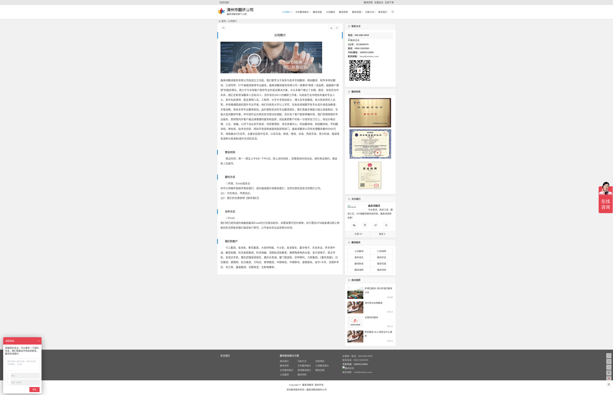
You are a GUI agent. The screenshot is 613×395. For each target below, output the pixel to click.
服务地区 (359, 257)
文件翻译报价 (302, 12)
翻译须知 (381, 270)
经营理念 (319, 361)
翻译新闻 (359, 263)
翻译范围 (356, 12)
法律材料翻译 (371, 317)
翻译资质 (368, 2)
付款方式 (369, 12)
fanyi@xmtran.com (369, 56)
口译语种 (381, 251)
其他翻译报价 (304, 370)
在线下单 (389, 2)
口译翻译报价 (322, 365)
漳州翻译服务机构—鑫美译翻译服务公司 (306, 389)
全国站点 (378, 2)
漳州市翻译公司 (240, 10)
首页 (223, 21)
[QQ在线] (365, 225)
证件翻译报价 (286, 370)
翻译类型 (343, 12)
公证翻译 (330, 12)
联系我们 (382, 12)
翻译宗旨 (381, 257)
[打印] (331, 28)
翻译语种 (359, 270)
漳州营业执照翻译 (373, 303)
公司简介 (286, 12)
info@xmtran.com (363, 372)
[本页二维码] (608, 384)
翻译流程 (317, 12)
